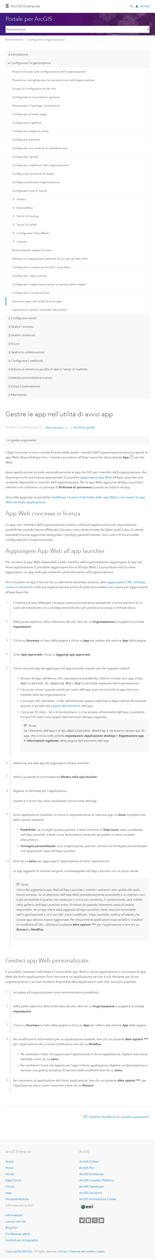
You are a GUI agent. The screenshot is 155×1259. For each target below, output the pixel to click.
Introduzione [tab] (19, 54)
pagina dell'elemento (66, 706)
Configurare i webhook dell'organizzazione (40, 165)
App (8, 1193)
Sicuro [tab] (15, 343)
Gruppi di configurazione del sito (34, 88)
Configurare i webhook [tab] (27, 361)
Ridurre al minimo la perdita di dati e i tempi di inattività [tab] (49, 369)
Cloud (9, 1186)
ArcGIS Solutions (90, 1193)
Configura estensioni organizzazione (36, 182)
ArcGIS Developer (91, 1186)
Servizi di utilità (26, 224)
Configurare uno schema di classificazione (39, 148)
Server (9, 1174)
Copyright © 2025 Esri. (19, 1251)
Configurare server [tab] (24, 318)
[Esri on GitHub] (95, 1220)
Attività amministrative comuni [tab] (31, 378)
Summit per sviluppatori (21, 1240)
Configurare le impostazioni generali (36, 97)
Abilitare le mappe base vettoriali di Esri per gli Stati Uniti (50, 258)
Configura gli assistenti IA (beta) (33, 173)
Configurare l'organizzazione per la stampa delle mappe (49, 284)
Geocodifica (25, 207)
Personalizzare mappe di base (32, 250)
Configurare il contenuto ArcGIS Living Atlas (41, 267)
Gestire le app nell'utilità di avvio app (37, 301)
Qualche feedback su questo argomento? (119, 1117)
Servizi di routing (28, 216)
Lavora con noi (15, 1221)
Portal (9, 1168)
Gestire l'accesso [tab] (22, 326)
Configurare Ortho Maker (33, 233)
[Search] (132, 6)
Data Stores (13, 1180)
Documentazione (17, 1199)
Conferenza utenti (17, 1234)
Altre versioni (54, 427)
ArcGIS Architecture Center (97, 1199)
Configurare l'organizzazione (46, 39)
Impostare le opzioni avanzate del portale (39, 309)
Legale (100, 1251)
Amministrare (14, 39)
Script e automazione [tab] (25, 386)
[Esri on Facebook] (88, 1220)
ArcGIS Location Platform (96, 1180)
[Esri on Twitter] (82, 1220)
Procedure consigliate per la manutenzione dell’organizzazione (53, 80)
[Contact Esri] (101, 1220)
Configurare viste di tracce (29, 190)
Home (9, 1161)
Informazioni (14, 1215)
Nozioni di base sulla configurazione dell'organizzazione (49, 71)
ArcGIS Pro (86, 1168)
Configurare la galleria (26, 122)
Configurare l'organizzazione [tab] (31, 63)
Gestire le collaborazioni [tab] (27, 352)
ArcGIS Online (89, 1161)
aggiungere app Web (96, 477)
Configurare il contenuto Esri (31, 293)
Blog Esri (11, 1227)
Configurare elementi (26, 139)
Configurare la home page (29, 114)
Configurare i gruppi (25, 156)
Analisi (21, 199)
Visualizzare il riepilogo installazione (36, 105)
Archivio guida (84, 427)
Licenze (22, 241)
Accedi (145, 6)
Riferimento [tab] (19, 395)
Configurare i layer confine (29, 275)
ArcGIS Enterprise (25, 6)
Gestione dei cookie (82, 1251)
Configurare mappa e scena (30, 131)
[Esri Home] (87, 1207)
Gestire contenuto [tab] (23, 335)
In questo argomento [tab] (21, 440)
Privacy (63, 1251)
